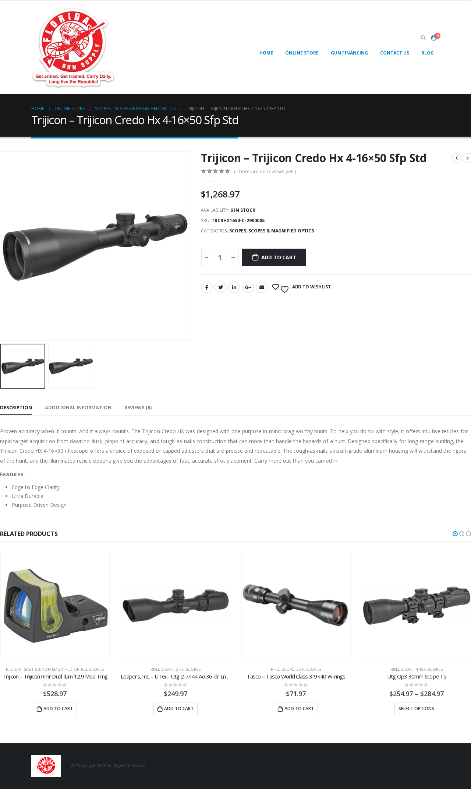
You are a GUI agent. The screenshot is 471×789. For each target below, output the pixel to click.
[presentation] (188, 246)
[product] (55, 605)
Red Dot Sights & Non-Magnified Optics (46, 669)
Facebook (207, 287)
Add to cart (278, 257)
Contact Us (394, 53)
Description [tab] (16, 407)
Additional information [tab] (78, 407)
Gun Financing (349, 53)
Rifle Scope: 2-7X (167, 669)
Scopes (237, 231)
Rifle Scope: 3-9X (287, 669)
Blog (427, 53)
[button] (455, 533)
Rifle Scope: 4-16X (408, 669)
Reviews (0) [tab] (138, 407)
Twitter (220, 287)
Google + (248, 287)
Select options (416, 708)
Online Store (302, 53)
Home (266, 53)
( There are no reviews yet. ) (265, 171)
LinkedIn (234, 287)
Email (262, 287)
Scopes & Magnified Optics (281, 231)
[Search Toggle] (423, 38)
